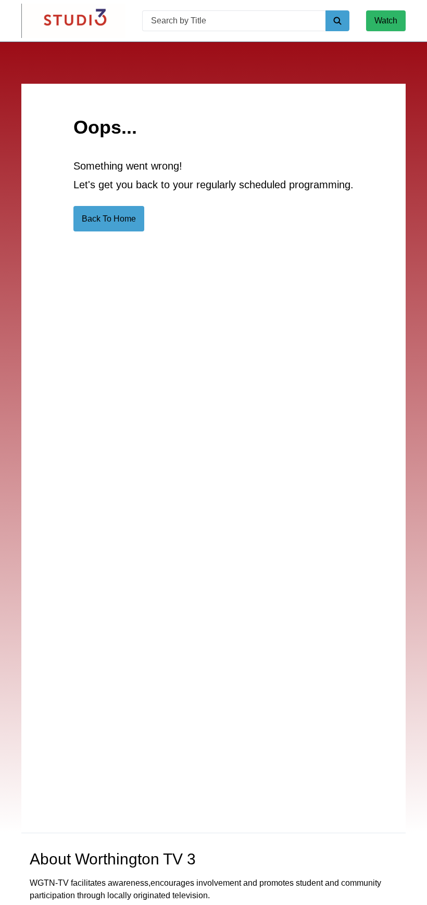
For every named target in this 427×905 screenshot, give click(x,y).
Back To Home (109, 218)
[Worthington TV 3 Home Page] (73, 21)
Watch (385, 20)
